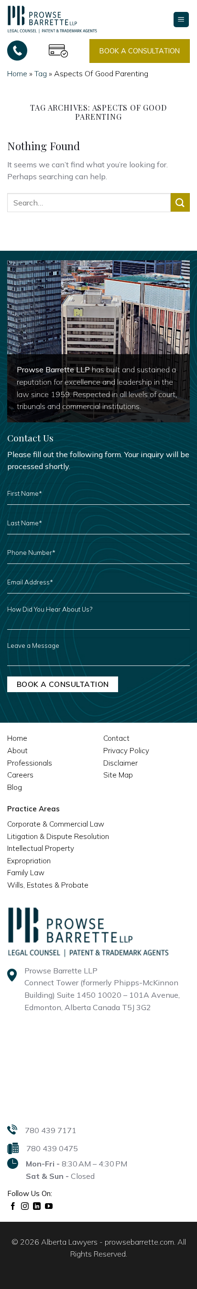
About (17, 750)
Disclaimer (120, 763)
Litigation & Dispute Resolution (58, 836)
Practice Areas (33, 808)
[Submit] (180, 202)
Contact (116, 738)
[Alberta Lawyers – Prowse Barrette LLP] (52, 19)
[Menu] (181, 20)
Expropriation (29, 860)
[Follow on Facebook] (13, 1206)
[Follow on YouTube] (49, 1206)
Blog (14, 787)
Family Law (25, 872)
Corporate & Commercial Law (55, 824)
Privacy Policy (126, 750)
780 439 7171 (51, 1130)
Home (17, 73)
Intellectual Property (40, 848)
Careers (20, 774)
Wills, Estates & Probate (47, 885)
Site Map (118, 774)
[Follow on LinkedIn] (37, 1206)
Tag (40, 73)
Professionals (29, 763)
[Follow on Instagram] (25, 1206)
